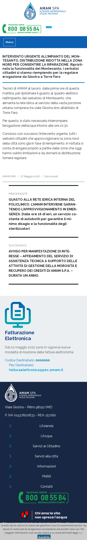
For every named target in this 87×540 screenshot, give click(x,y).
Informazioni (46, 466)
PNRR (46, 476)
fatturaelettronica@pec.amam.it (36, 370)
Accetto (44, 537)
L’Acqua (46, 436)
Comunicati (51, 176)
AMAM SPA (9, 176)
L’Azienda (46, 426)
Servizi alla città (46, 456)
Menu (9, 42)
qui (81, 532)
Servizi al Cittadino (46, 446)
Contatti (46, 486)
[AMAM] (43, 12)
